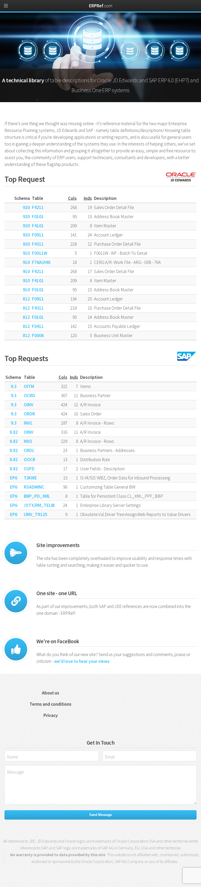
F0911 (38, 235)
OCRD (29, 395)
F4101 (38, 226)
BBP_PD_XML (37, 496)
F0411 (38, 326)
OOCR (29, 459)
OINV (28, 405)
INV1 (28, 423)
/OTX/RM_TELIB (39, 505)
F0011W (39, 253)
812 (26, 299)
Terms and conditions (50, 704)
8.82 (14, 432)
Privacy (50, 715)
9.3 (13, 386)
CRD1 (29, 450)
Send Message (100, 815)
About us (50, 693)
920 (26, 207)
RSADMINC (34, 487)
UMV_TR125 (35, 514)
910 (26, 253)
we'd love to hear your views (81, 661)
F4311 (38, 244)
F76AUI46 (41, 262)
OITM (29, 386)
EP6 (13, 478)
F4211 (38, 207)
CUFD (29, 469)
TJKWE (30, 478)
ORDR (29, 414)
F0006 (38, 335)
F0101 (38, 216)
